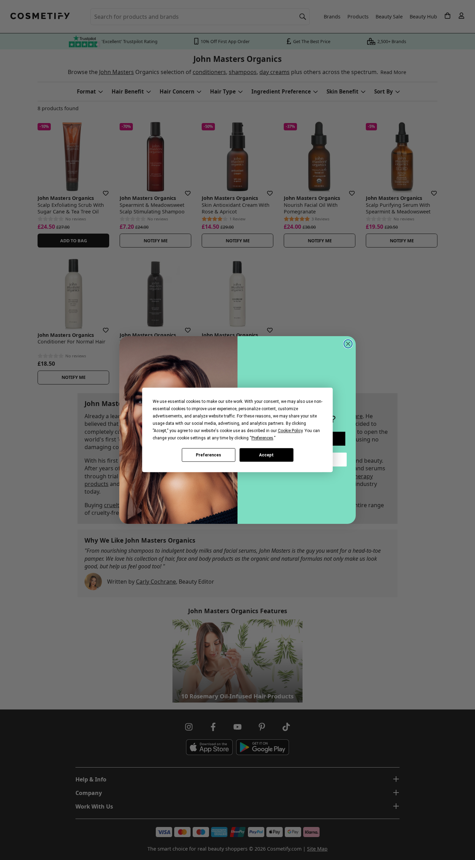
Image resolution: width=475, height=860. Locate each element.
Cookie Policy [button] (290, 430)
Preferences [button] (262, 438)
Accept (266, 455)
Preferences (208, 455)
